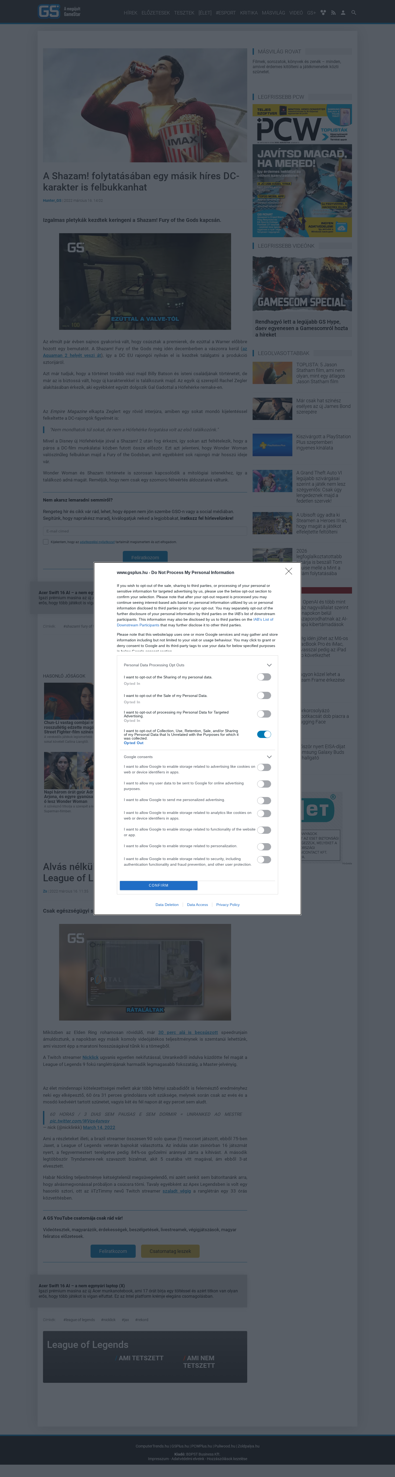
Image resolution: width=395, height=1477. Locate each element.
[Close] (290, 573)
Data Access (197, 904)
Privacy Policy (228, 904)
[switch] (264, 677)
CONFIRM (159, 885)
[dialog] (197, 738)
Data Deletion (167, 904)
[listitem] (197, 665)
